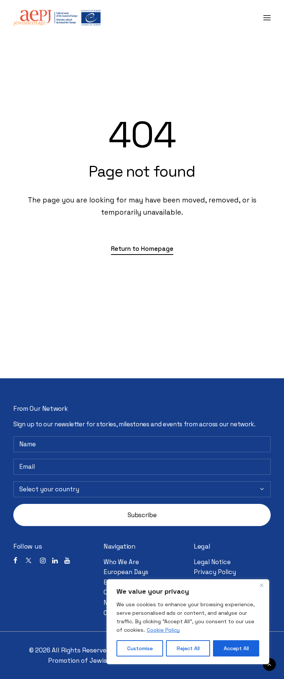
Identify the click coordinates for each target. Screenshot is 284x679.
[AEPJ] (57, 17)
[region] (187, 621)
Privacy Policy (215, 572)
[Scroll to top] (269, 664)
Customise (140, 648)
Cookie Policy (163, 630)
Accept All (236, 648)
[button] (267, 17)
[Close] (261, 585)
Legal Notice (212, 562)
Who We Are (121, 562)
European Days (126, 572)
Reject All (188, 648)
